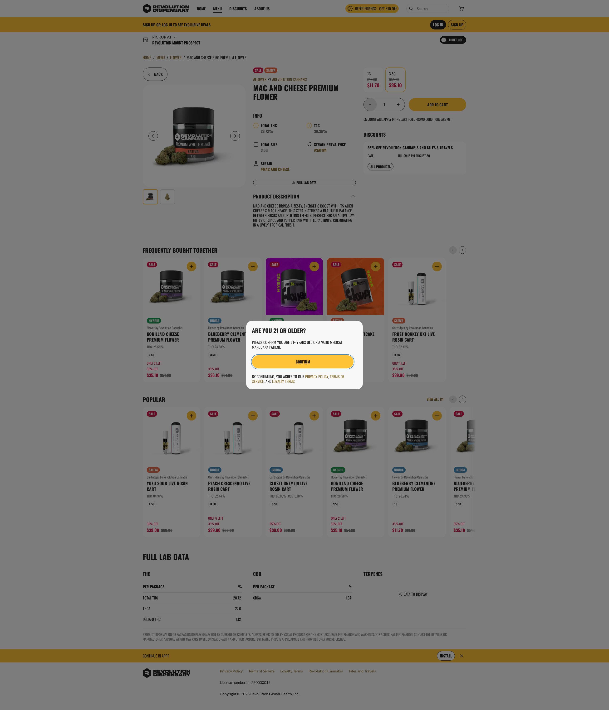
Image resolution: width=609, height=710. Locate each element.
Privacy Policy (316, 376)
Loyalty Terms (283, 381)
